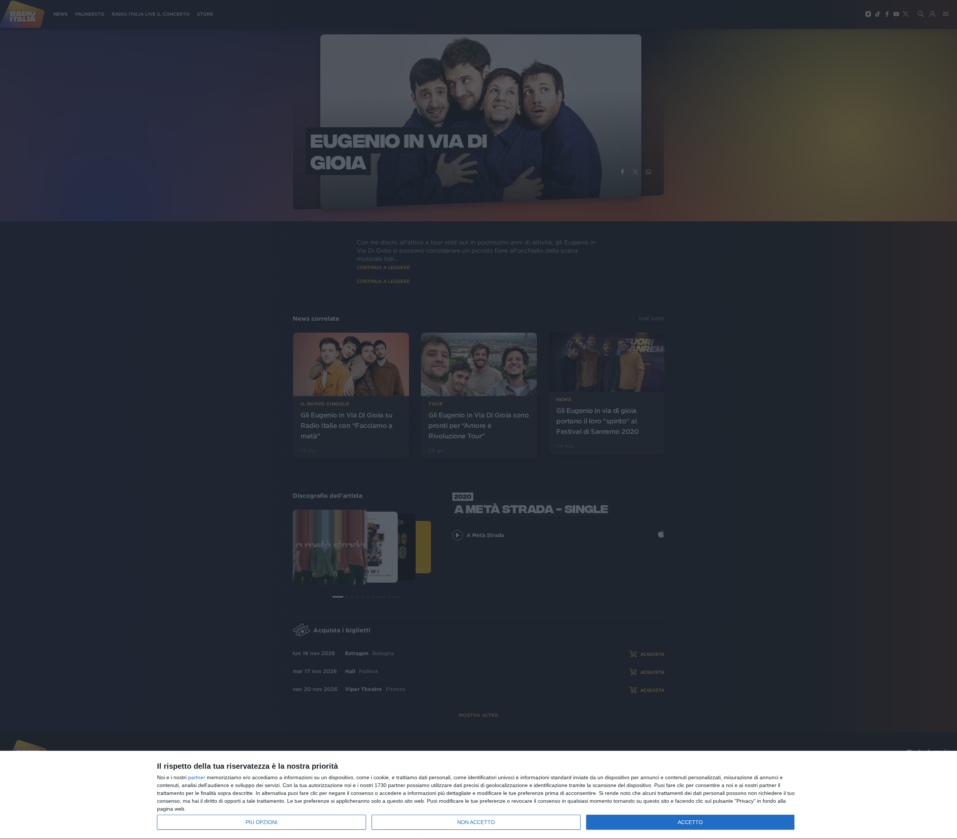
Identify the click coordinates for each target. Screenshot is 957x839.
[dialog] (478, 795)
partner (196, 777)
